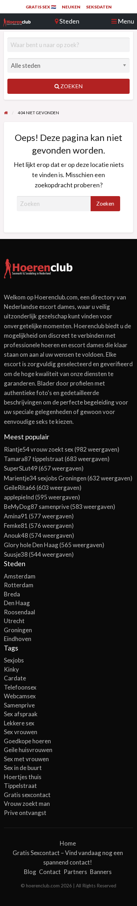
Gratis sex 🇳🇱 (41, 6)
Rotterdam (18, 585)
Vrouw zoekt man (27, 804)
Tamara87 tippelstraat (34, 458)
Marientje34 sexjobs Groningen (45, 478)
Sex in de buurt (23, 768)
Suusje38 (16, 554)
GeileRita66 (19, 487)
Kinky (11, 669)
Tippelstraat (20, 786)
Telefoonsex (20, 687)
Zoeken (71, 86)
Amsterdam (19, 576)
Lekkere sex (19, 723)
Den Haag (17, 603)
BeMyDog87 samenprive (36, 506)
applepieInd (19, 497)
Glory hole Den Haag (31, 545)
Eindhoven (17, 639)
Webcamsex (20, 696)
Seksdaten (99, 6)
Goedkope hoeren (27, 741)
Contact (50, 871)
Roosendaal (19, 612)
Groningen (18, 630)
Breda (12, 594)
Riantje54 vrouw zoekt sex (38, 449)
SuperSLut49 (21, 468)
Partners (75, 871)
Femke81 (16, 525)
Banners (101, 871)
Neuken (71, 6)
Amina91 (16, 516)
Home (68, 843)
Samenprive (19, 705)
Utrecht (14, 621)
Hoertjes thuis (22, 777)
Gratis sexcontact (27, 795)
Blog (30, 871)
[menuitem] (41, 7)
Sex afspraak (21, 714)
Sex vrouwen (20, 732)
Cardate (15, 678)
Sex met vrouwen (26, 759)
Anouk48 (16, 535)
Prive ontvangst (25, 813)
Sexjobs (14, 660)
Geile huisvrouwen (28, 750)
